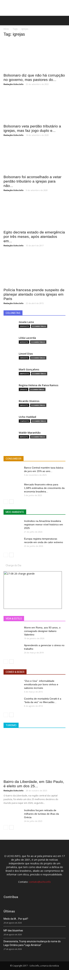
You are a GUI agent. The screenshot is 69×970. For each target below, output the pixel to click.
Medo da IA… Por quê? (16, 918)
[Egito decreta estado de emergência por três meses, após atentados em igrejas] (34, 212)
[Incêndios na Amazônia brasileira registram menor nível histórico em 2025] (12, 525)
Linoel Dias (26, 353)
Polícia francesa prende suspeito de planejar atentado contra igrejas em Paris (34, 294)
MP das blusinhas (13, 930)
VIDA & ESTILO (14, 618)
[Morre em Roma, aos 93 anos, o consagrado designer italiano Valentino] (12, 632)
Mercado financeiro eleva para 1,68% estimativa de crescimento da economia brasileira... (44, 488)
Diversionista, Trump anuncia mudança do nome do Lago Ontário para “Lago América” (32, 943)
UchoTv (46, 618)
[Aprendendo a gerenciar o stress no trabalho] (12, 650)
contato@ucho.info (40, 881)
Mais (34, 618)
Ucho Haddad (27, 416)
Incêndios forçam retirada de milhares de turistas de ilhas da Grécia (41, 814)
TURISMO (11, 725)
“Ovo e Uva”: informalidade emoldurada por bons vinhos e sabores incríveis (41, 684)
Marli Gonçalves (29, 369)
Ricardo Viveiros (29, 401)
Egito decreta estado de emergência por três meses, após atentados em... (34, 236)
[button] (64, 20)
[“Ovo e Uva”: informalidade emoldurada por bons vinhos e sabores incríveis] (12, 685)
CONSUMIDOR (13, 458)
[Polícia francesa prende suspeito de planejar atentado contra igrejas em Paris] (34, 269)
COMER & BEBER (15, 672)
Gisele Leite (26, 322)
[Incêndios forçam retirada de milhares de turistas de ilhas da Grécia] (12, 815)
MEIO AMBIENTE (15, 512)
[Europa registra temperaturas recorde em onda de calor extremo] (12, 543)
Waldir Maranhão (30, 432)
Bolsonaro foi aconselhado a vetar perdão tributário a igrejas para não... (32, 181)
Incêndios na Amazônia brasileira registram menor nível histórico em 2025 (43, 524)
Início (6, 28)
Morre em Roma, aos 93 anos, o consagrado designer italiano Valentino (42, 631)
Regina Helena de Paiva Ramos (38, 385)
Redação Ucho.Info (13, 84)
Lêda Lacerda (27, 337)
